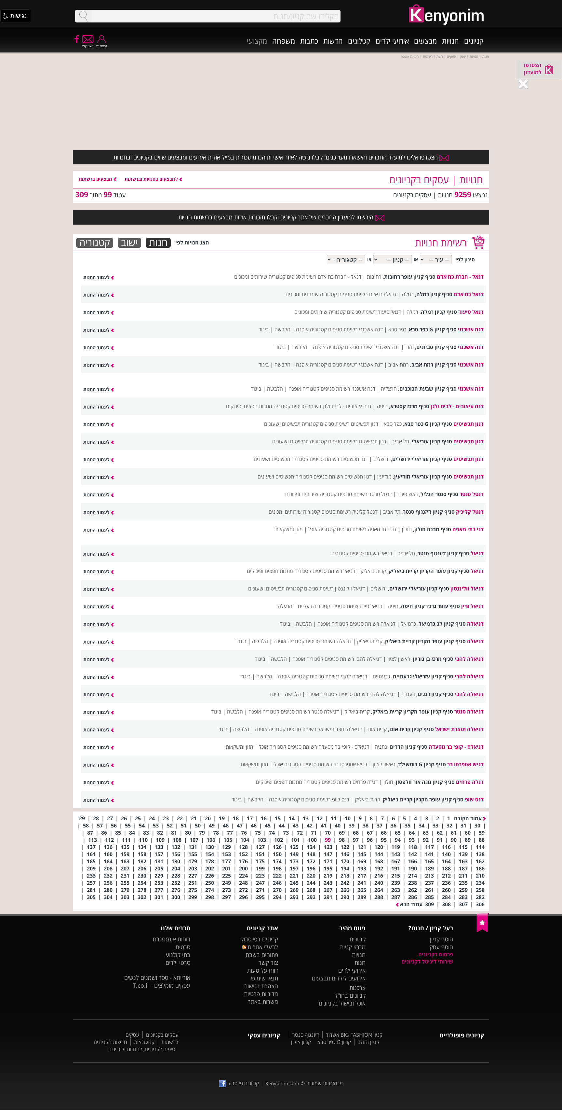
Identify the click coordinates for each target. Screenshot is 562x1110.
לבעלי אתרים (262, 947)
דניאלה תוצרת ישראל (459, 729)
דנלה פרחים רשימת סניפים (350, 781)
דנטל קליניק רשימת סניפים (349, 511)
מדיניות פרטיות (261, 994)
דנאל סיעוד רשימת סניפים (374, 311)
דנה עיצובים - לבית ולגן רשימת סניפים (331, 406)
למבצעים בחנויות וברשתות (152, 179)
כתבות (309, 41)
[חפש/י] (83, 16)
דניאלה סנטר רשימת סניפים (310, 711)
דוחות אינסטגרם (171, 939)
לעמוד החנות (97, 277)
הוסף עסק (441, 947)
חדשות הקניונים (110, 1042)
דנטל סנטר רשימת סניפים (365, 494)
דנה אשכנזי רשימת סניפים (355, 329)
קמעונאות (144, 1042)
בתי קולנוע (178, 955)
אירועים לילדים (349, 978)
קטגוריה (94, 243)
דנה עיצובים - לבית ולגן (457, 406)
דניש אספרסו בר (465, 764)
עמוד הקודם (468, 818)
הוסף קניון (441, 939)
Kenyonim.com (282, 1083)
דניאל (477, 553)
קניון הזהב (368, 1042)
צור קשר (268, 962)
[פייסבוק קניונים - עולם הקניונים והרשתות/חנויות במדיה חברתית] (76, 38)
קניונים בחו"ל (350, 995)
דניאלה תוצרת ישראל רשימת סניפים (324, 729)
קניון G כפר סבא (334, 1042)
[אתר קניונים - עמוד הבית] (482, 931)
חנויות (450, 41)
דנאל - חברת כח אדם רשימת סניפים (324, 276)
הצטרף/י (87, 46)
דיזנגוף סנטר (305, 1034)
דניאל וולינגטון (467, 588)
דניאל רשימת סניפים (371, 553)
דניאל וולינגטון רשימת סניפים (334, 588)
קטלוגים (359, 41)
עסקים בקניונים (162, 1034)
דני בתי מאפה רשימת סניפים (366, 529)
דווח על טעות (262, 970)
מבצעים (425, 41)
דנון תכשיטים (468, 423)
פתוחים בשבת (262, 955)
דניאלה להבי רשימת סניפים (353, 658)
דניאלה (475, 623)
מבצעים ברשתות (96, 179)
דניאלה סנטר (469, 711)
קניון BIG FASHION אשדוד (354, 1034)
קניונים (474, 41)
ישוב (129, 243)
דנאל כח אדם (469, 294)
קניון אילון (301, 1042)
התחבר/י (101, 46)
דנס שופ (474, 799)
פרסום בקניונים (435, 954)
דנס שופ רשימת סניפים (325, 799)
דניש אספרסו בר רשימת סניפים (334, 764)
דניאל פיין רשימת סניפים (356, 606)
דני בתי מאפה (468, 529)
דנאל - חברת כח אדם (460, 276)
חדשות (333, 41)
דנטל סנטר (472, 494)
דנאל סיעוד (471, 311)
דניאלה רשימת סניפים (372, 623)
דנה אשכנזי (471, 329)
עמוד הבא (410, 904)
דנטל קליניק (470, 511)
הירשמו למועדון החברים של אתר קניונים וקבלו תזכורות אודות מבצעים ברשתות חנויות (276, 217)
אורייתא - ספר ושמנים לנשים (157, 977)
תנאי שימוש (264, 978)
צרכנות (357, 988)
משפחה (283, 41)
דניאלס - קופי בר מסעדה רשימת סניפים (328, 746)
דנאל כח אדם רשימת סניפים (367, 294)
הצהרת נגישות (261, 986)
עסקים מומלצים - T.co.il (161, 985)
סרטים (183, 947)
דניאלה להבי (469, 658)
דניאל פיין (472, 606)
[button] (15, 15)
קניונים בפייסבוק (259, 939)
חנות (158, 243)
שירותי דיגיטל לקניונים (427, 961)
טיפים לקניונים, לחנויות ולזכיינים (141, 1049)
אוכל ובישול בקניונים (342, 1003)
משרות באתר (263, 1002)
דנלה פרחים (470, 781)
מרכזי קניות (353, 947)
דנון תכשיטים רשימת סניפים (349, 423)
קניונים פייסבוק (242, 1083)
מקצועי (257, 41)
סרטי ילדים (178, 962)
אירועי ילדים (392, 41)
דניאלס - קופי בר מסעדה (456, 746)
